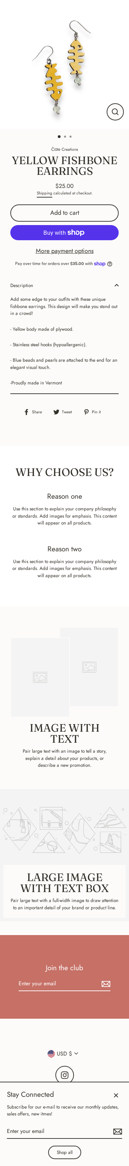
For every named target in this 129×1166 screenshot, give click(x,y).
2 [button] (65, 137)
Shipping (44, 193)
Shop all (65, 1152)
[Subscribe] (104, 984)
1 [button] (59, 137)
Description (21, 285)
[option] (64, 64)
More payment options (65, 250)
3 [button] (71, 137)
